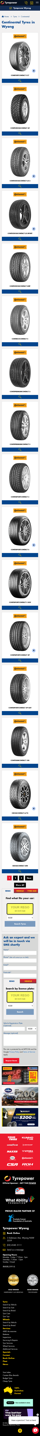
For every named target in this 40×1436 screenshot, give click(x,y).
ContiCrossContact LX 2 (20, 181)
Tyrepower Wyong (22, 8)
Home (6, 16)
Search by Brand (9, 1310)
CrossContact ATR (20, 866)
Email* (6, 965)
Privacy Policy (14, 1052)
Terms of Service (29, 1052)
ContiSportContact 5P (20, 655)
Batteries (6, 1334)
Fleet (5, 1361)
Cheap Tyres (7, 1381)
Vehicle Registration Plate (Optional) (12, 1024)
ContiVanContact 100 (20, 760)
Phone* (15, 957)
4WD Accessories (9, 1331)
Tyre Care (6, 1313)
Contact (6, 1355)
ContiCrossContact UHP (20, 286)
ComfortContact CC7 (20, 75)
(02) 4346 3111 (14, 1245)
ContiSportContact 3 (20, 497)
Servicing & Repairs (10, 1340)
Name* (6, 950)
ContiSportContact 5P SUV (20, 708)
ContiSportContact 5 (20, 550)
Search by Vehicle (9, 1305)
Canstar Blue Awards (11, 1375)
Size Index (7, 1372)
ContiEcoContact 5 (20, 339)
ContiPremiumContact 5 (20, 444)
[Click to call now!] (26, 3)
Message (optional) (10, 1033)
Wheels (6, 1319)
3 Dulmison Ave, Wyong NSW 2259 (20, 1239)
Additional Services (10, 1349)
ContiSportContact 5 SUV (20, 602)
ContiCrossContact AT (20, 128)
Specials (6, 1352)
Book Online (8, 1358)
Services (6, 1328)
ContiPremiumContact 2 (20, 392)
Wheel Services (9, 1346)
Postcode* (7, 972)
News (5, 1364)
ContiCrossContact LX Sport (20, 233)
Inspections (7, 1337)
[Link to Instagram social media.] (20, 1431)
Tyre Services (8, 1343)
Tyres (5, 1301)
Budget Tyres (7, 1378)
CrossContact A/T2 (20, 813)
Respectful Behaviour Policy (11, 1425)
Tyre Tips (6, 1316)
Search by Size (8, 1307)
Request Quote (11, 1061)
